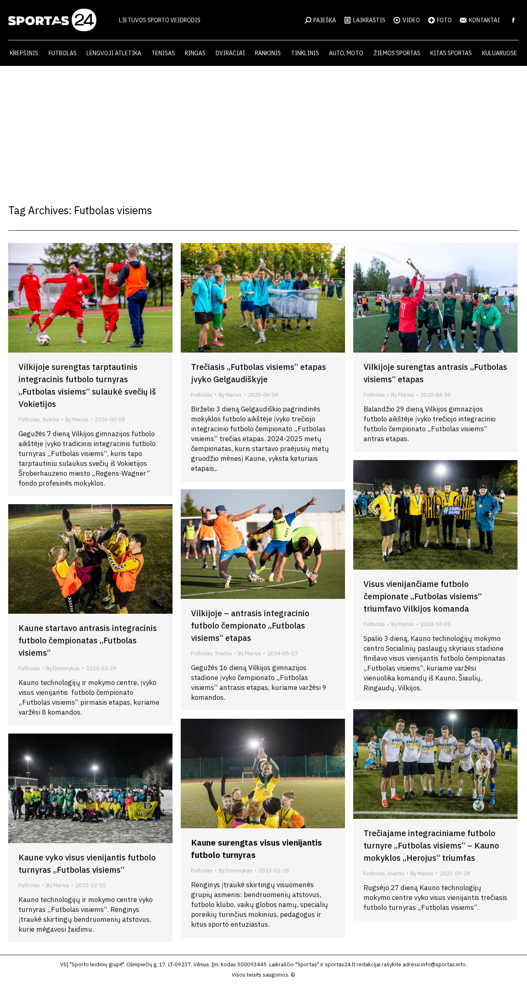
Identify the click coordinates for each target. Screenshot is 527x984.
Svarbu (50, 419)
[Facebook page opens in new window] (513, 20)
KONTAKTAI (484, 20)
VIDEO (411, 20)
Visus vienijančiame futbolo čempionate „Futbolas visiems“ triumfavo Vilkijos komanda (423, 596)
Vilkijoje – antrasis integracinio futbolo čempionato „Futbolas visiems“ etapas (250, 625)
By (77, 419)
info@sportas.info (443, 964)
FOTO (444, 20)
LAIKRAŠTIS (369, 20)
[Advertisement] (263, 127)
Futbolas (29, 419)
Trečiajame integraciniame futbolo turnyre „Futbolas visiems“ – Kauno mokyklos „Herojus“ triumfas (431, 845)
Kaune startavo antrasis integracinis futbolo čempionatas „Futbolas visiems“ (88, 640)
